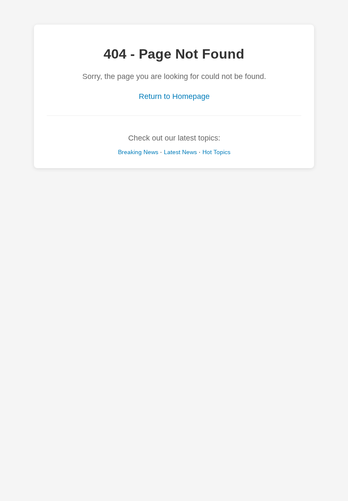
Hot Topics (216, 152)
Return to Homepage (174, 96)
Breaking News (138, 152)
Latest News (180, 152)
